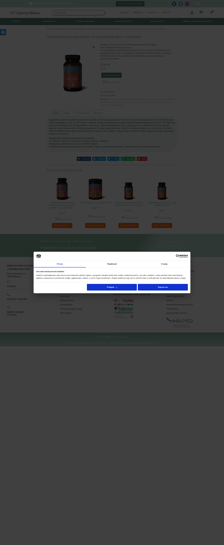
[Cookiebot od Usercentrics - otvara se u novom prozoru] (177, 256)
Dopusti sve (163, 287)
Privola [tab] (60, 264)
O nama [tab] (164, 264)
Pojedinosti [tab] (112, 264)
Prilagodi (110, 287)
